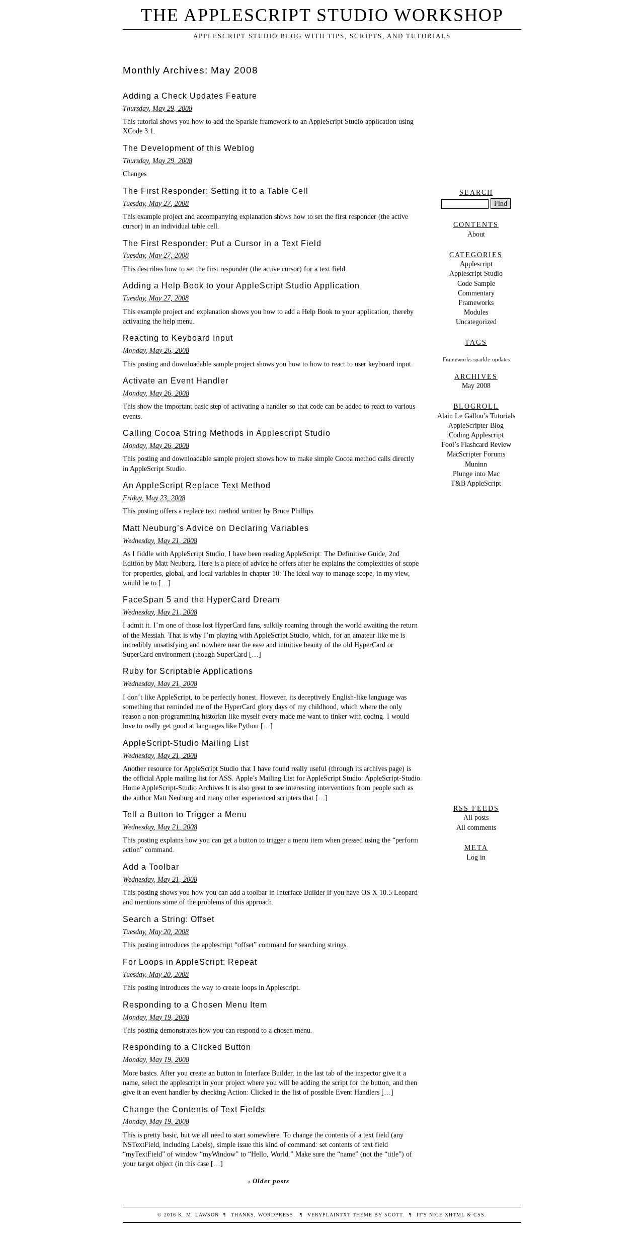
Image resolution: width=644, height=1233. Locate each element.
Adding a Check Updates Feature (190, 96)
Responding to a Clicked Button (187, 1047)
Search (476, 192)
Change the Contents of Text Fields (194, 1109)
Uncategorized (476, 322)
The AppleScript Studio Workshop (322, 15)
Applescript (476, 264)
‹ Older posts (268, 1181)
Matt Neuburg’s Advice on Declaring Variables (216, 528)
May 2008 (476, 385)
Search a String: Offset (168, 919)
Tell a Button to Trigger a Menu (185, 814)
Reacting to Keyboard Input (178, 338)
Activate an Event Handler (175, 380)
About (476, 234)
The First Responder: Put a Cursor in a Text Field (222, 243)
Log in (476, 857)
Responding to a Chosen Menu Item (195, 1004)
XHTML (455, 1214)
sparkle (481, 359)
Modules (476, 312)
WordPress (275, 1214)
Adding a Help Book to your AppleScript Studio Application (241, 285)
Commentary (476, 293)
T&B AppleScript (476, 483)
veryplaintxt (329, 1214)
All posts (476, 817)
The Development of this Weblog (189, 148)
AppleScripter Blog (476, 425)
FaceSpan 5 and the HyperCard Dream (201, 599)
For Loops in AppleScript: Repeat (190, 962)
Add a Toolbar (151, 867)
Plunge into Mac (476, 474)
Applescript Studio (476, 273)
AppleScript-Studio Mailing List (186, 743)
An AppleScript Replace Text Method (197, 485)
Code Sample (476, 283)
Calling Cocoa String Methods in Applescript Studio (227, 433)
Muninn (476, 464)
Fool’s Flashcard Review (476, 444)
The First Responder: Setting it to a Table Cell (215, 191)
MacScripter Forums (476, 454)
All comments (476, 827)
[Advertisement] (476, 124)
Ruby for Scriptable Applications (188, 671)
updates (501, 359)
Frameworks (476, 302)
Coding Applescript (476, 435)
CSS (479, 1214)
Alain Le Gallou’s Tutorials (476, 416)
